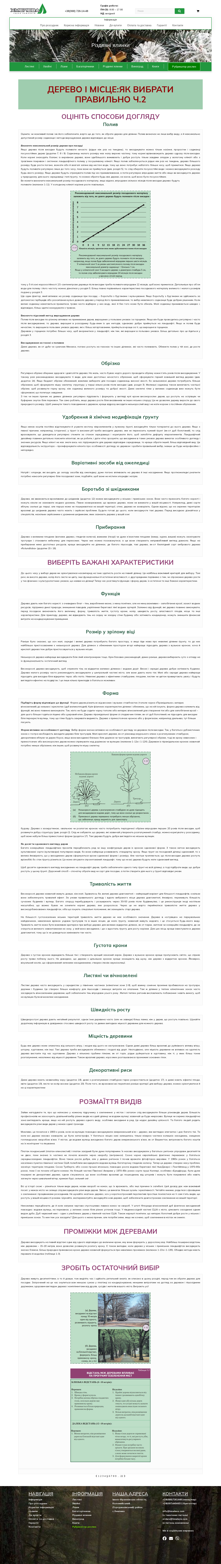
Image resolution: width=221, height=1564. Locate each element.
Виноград (137, 66)
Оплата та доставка (139, 25)
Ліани (64, 66)
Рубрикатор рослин (184, 66)
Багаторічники (85, 66)
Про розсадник (49, 25)
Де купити (116, 25)
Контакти (177, 25)
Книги (155, 66)
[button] (108, 58)
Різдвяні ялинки (112, 66)
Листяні (29, 66)
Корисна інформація (76, 25)
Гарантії (162, 25)
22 (121, 1476)
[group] (110, 46)
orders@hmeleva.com (175, 1519)
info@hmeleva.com (173, 1511)
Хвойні (47, 66)
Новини (99, 25)
